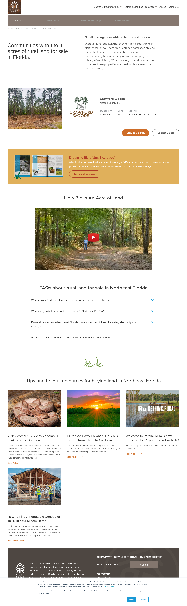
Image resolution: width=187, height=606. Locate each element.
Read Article (13, 463)
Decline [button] (143, 599)
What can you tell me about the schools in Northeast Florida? (67, 311)
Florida (41, 28)
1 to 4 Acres (51, 28)
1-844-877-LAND (104, 577)
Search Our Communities (25, 28)
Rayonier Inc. (36, 577)
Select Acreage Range (90, 20)
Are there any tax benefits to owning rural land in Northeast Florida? (72, 337)
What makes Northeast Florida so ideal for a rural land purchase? (70, 300)
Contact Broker (165, 133)
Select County (52, 20)
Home (10, 28)
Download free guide (85, 174)
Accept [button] (131, 599)
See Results (159, 20)
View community (135, 133)
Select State (18, 20)
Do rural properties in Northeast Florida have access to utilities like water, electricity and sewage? (84, 324)
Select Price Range (123, 20)
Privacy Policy (109, 586)
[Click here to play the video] (93, 237)
